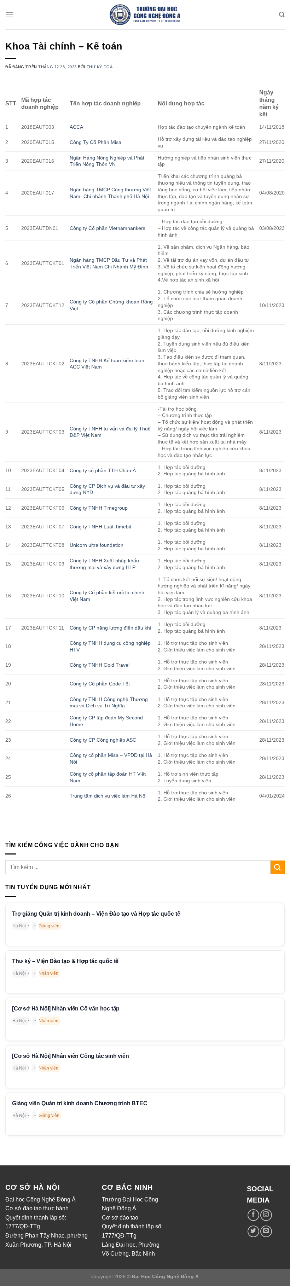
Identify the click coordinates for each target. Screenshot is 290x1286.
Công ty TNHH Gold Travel (99, 665)
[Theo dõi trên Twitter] (253, 1231)
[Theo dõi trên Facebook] (253, 1215)
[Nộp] (278, 867)
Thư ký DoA (100, 67)
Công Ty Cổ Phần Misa (96, 142)
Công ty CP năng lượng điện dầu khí (110, 628)
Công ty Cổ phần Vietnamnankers (108, 228)
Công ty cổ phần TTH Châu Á (103, 470)
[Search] (282, 15)
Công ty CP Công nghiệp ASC (103, 740)
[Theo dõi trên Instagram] (266, 1215)
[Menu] (9, 14)
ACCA (76, 127)
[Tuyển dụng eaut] (145, 14)
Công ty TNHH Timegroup (99, 508)
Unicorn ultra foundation (96, 545)
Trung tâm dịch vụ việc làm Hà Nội (108, 796)
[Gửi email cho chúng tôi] (266, 1231)
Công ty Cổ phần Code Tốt (100, 684)
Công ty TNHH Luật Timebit (100, 526)
